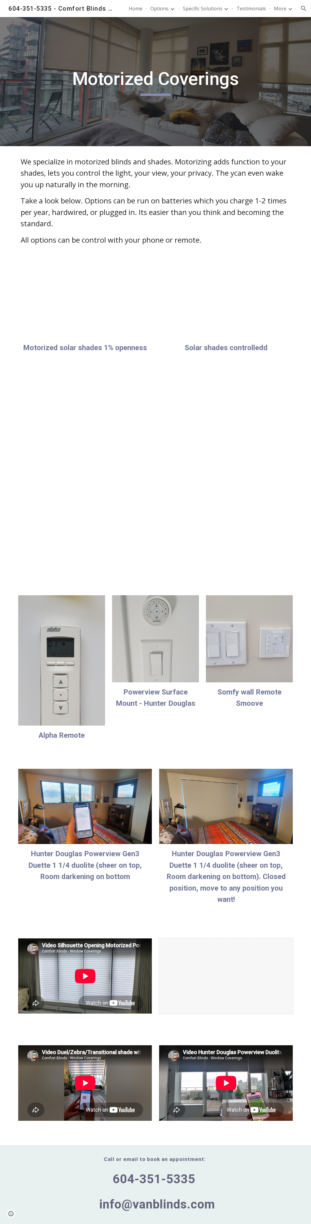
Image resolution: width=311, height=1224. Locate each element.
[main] (155, 81)
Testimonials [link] (251, 8)
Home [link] (135, 8)
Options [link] (159, 8)
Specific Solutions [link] (202, 8)
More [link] (280, 8)
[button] (303, 8)
